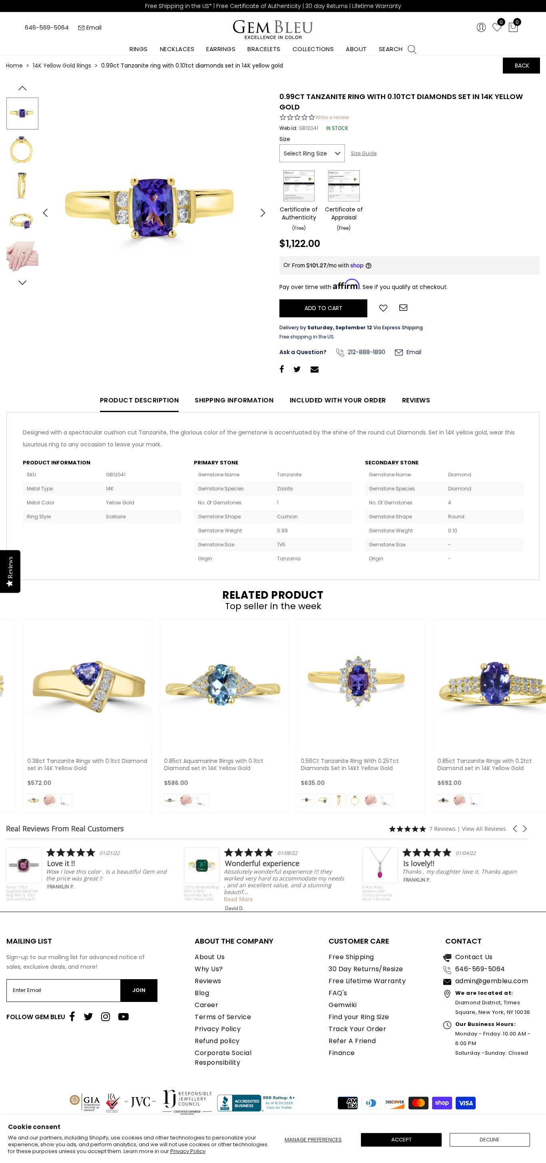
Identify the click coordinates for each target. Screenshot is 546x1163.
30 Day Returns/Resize (366, 969)
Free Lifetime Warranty (367, 981)
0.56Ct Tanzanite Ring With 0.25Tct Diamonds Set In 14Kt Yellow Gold (331, 764)
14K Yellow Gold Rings (62, 66)
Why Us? (209, 969)
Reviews (416, 400)
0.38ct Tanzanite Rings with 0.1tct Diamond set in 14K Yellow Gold (68, 764)
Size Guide (364, 153)
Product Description (139, 400)
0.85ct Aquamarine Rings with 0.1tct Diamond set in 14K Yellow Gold (194, 764)
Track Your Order (357, 1029)
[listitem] (190, 879)
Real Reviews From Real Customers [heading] (65, 828)
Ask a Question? (303, 352)
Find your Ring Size (359, 1017)
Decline (490, 1139)
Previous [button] (42, 209)
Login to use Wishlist (383, 307)
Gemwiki (343, 1005)
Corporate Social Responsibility (223, 1057)
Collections (313, 49)
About (356, 49)
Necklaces (177, 49)
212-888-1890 (365, 352)
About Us (210, 957)
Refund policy (217, 1041)
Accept (401, 1139)
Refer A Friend (352, 1041)
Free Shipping (351, 957)
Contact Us (474, 957)
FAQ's (338, 993)
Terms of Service (223, 1017)
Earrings (220, 49)
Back (522, 66)
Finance (342, 1052)
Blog (202, 993)
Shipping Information (234, 400)
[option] (154, 210)
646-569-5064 (47, 27)
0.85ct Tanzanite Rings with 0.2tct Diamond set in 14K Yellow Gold (465, 764)
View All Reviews (484, 828)
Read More (164, 899)
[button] (515, 828)
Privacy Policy (187, 1151)
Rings (139, 49)
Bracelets (264, 49)
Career (206, 1005)
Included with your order (338, 400)
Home (14, 66)
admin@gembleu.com (491, 981)
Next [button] (259, 209)
